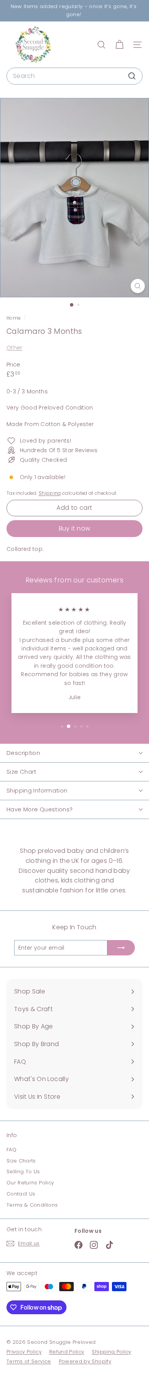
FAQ (11, 1149)
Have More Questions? (39, 809)
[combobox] (74, 76)
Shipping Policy (111, 1351)
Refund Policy (66, 1351)
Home (14, 318)
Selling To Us (23, 1171)
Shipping (50, 493)
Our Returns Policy (30, 1182)
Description (23, 753)
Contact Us (21, 1193)
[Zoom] (138, 286)
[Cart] (119, 44)
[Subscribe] (121, 947)
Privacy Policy (24, 1351)
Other (14, 348)
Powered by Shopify (85, 1361)
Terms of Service (28, 1361)
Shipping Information (37, 790)
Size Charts (21, 1160)
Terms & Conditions (32, 1205)
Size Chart (21, 772)
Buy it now (75, 528)
